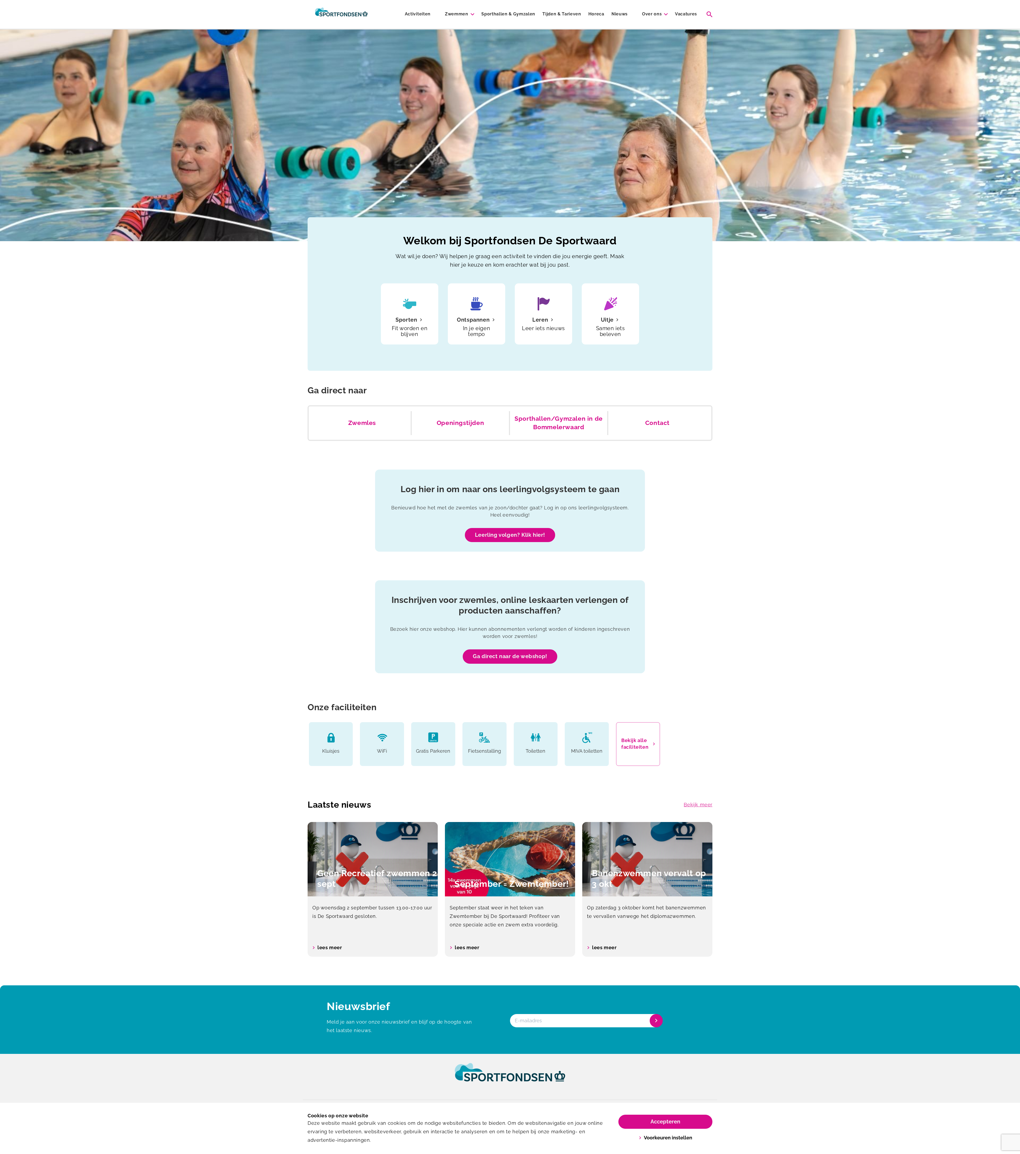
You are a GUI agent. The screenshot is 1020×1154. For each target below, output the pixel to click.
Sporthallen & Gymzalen (508, 13)
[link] (510, 1077)
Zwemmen (456, 13)
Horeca (596, 13)
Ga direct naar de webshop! (510, 656)
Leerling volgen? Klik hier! (510, 535)
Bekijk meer (698, 804)
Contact (657, 422)
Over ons (652, 13)
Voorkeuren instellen (668, 1137)
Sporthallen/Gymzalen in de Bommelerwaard (559, 423)
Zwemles (362, 422)
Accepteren (665, 1121)
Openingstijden (460, 422)
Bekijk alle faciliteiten (634, 744)
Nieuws (619, 13)
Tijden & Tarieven (561, 13)
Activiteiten (418, 13)
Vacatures (686, 13)
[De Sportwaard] (341, 14)
